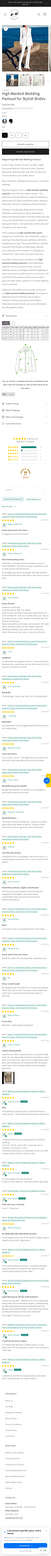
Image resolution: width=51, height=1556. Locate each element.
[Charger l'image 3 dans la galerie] (38, 80)
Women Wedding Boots (15, 1476)
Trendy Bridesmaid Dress (15, 1470)
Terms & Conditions (13, 1424)
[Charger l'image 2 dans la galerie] (25, 80)
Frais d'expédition (7, 108)
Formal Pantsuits (12, 1458)
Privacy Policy (11, 1430)
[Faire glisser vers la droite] (48, 81)
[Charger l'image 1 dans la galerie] (12, 80)
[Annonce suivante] (46, 3)
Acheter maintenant (25, 151)
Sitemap (8, 1488)
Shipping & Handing (13, 1412)
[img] (25, 438)
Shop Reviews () (33, 499)
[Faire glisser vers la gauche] (3, 81)
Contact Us (10, 1436)
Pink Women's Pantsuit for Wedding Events (26, 1191)
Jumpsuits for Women (14, 1464)
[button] (5, 14)
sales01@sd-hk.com (14, 1517)
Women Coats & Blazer (14, 1452)
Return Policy (11, 1418)
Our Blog (9, 1406)
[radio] (4, 121)
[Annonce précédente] (5, 3)
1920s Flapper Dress (13, 1482)
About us (9, 1400)
